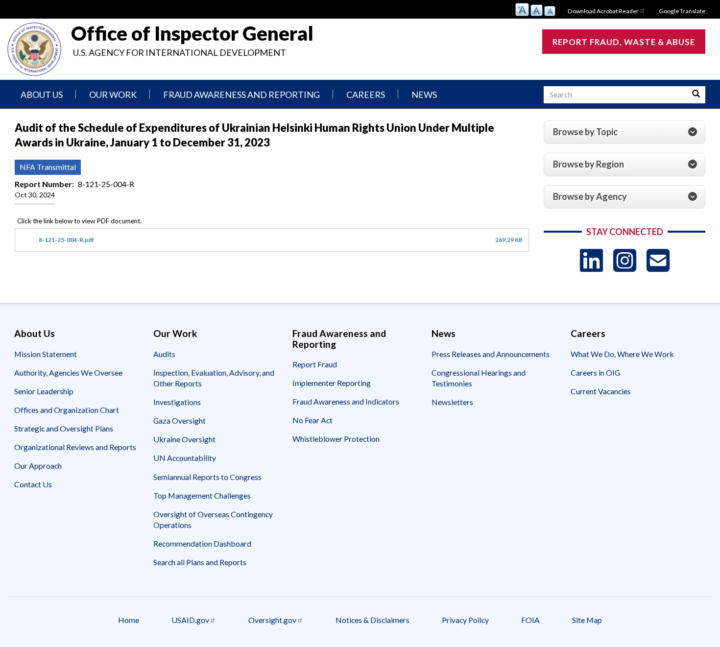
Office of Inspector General (192, 33)
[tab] (624, 132)
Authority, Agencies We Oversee (68, 372)
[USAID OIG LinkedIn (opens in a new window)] (591, 260)
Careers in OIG (595, 372)
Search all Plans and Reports (199, 562)
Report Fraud (314, 364)
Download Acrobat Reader (603, 11)
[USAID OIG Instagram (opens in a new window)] (624, 260)
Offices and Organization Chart (66, 409)
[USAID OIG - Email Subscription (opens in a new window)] (658, 260)
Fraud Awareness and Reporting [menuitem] (241, 94)
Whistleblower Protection (336, 438)
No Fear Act (312, 420)
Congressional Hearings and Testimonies (479, 378)
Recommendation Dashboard (202, 543)
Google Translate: (683, 11)
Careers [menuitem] (365, 94)
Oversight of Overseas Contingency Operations (213, 519)
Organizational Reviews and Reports (75, 447)
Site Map (587, 619)
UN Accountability (184, 457)
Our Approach (38, 465)
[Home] (34, 49)
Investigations (177, 402)
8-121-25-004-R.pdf (66, 239)
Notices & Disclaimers (372, 619)
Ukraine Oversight (184, 439)
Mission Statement (45, 354)
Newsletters (452, 402)
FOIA (530, 619)
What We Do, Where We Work (622, 354)
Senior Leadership (43, 391)
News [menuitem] (424, 94)
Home (128, 619)
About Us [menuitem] (42, 94)
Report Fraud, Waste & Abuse (623, 42)
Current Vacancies (601, 391)
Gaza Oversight (179, 420)
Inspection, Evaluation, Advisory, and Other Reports (213, 378)
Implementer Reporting (331, 382)
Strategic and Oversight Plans (63, 428)
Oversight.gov (272, 619)
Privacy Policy (465, 619)
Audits (164, 354)
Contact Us (33, 484)
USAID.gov (190, 619)
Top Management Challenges (202, 495)
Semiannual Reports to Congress (207, 476)
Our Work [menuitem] (113, 94)
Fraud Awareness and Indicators (345, 401)
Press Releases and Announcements (491, 354)
